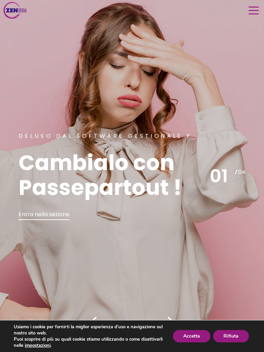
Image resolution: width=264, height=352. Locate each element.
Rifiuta (231, 336)
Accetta (191, 336)
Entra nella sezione (44, 214)
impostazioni (38, 345)
